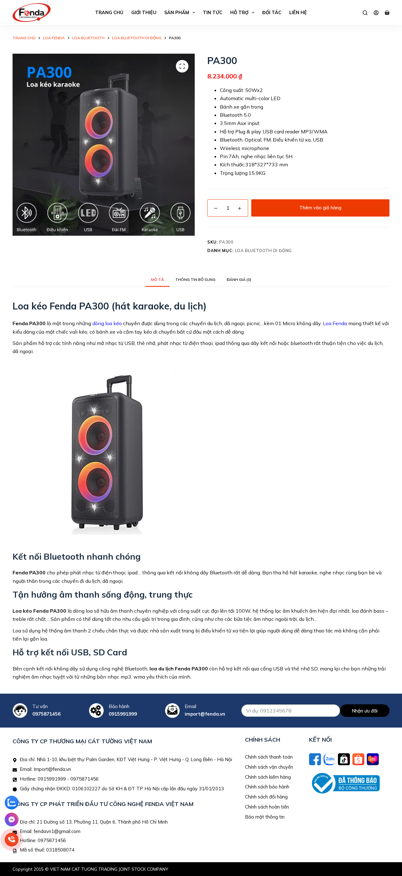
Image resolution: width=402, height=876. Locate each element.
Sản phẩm (176, 12)
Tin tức (212, 12)
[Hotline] (12, 839)
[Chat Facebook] (12, 819)
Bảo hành (119, 706)
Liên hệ (298, 12)
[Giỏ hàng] (387, 12)
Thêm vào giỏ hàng (320, 208)
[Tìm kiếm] (365, 12)
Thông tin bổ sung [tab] (195, 279)
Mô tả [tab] (157, 279)
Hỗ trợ (239, 12)
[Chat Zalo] (12, 802)
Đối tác (271, 12)
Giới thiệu (143, 12)
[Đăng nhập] (376, 12)
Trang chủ (109, 12)
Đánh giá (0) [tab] (239, 279)
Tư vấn (40, 706)
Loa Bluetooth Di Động (263, 250)
